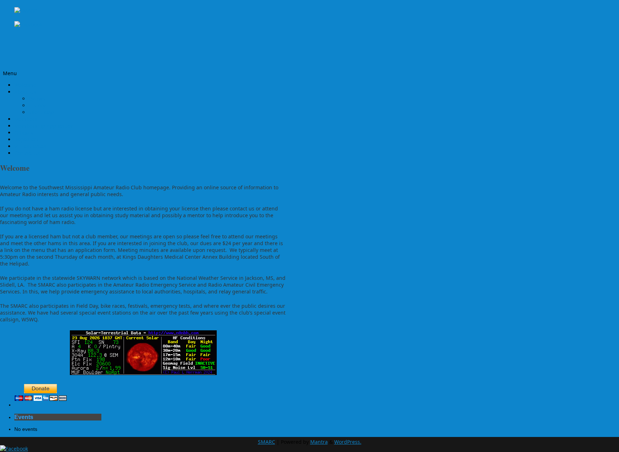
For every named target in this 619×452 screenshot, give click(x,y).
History (37, 105)
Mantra (319, 441)
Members (25, 119)
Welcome (25, 85)
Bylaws (37, 98)
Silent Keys (42, 112)
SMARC (266, 441)
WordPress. (347, 441)
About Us (25, 91)
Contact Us (27, 153)
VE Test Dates (30, 146)
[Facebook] (28, 24)
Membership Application (44, 125)
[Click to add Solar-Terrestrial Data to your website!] (143, 373)
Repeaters (26, 139)
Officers (23, 132)
